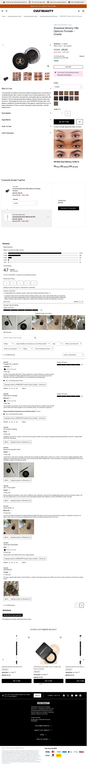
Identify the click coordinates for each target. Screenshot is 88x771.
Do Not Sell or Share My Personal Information (40, 720)
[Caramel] (71, 93)
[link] (79, 11)
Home (4, 16)
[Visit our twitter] (68, 695)
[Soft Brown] (76, 98)
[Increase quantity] (67, 113)
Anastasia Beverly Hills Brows (48, 16)
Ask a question (67, 46)
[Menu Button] (2, 11)
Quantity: (57, 109)
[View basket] (83, 11)
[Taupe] (56, 103)
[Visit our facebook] (64, 695)
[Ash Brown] (56, 93)
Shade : (56, 83)
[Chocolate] (76, 93)
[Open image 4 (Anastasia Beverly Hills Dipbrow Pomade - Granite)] (38, 76)
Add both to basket (68, 208)
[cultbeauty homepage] (43, 11)
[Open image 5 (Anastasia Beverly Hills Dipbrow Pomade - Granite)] (49, 76)
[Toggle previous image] (3, 45)
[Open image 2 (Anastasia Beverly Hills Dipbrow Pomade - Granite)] (17, 76)
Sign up (37, 695)
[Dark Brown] (56, 98)
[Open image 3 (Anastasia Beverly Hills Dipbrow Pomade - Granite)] (27, 76)
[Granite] (66, 98)
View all (81, 56)
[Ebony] (61, 98)
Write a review (58, 46)
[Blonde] (66, 93)
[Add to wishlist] (79, 121)
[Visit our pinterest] (80, 695)
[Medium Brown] (71, 98)
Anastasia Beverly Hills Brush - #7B (76, 666)
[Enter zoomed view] (48, 66)
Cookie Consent (35, 717)
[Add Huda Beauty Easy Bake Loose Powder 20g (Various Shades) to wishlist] (61, 637)
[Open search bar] (6, 11)
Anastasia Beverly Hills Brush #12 (12, 666)
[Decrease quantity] (56, 113)
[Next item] (83, 659)
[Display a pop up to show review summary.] (16, 673)
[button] (68, 40)
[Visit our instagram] (72, 695)
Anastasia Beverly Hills (14, 16)
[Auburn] (61, 93)
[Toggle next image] (50, 45)
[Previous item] (3, 659)
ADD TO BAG (16, 681)
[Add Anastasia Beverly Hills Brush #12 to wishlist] (29, 637)
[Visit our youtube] (76, 695)
